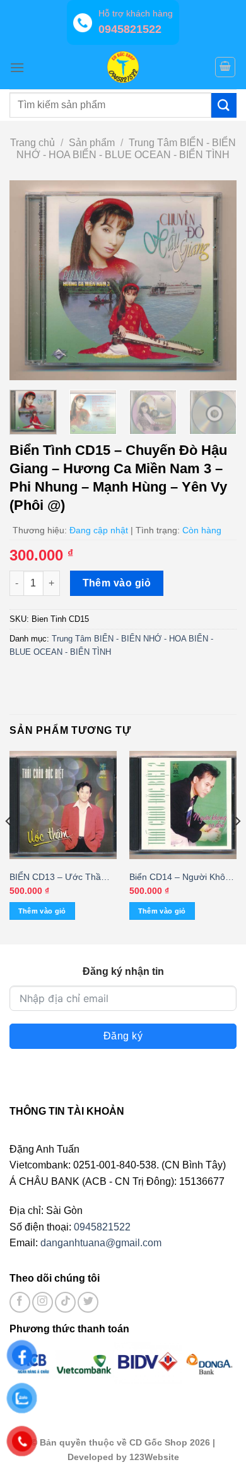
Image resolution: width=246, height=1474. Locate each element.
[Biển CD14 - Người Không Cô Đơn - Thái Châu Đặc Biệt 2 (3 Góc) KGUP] (183, 804)
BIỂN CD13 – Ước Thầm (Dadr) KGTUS (58, 878)
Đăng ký (123, 1036)
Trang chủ (32, 142)
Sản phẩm (92, 142)
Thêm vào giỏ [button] (42, 911)
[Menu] (17, 67)
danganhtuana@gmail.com (100, 1242)
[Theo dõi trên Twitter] (88, 1302)
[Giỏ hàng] (225, 67)
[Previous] (29, 280)
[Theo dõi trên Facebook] (19, 1302)
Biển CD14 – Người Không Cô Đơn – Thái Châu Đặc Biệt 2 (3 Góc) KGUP (182, 878)
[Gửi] (224, 105)
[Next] (216, 280)
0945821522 (102, 1227)
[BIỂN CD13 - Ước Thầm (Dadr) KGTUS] (63, 804)
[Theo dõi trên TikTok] (65, 1302)
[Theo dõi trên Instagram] (42, 1302)
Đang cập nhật (98, 530)
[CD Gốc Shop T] (123, 67)
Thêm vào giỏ (117, 583)
